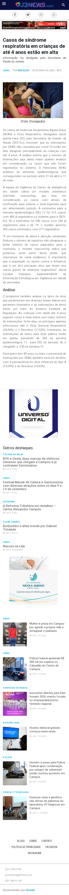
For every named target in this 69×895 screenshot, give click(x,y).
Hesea (30, 890)
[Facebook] (15, 14)
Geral (6, 71)
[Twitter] (28, 14)
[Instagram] (41, 14)
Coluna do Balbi (13, 454)
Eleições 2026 (11, 723)
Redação (23, 70)
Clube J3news (11, 522)
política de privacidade (26, 847)
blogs (21, 841)
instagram (34, 853)
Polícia (7, 757)
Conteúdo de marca (15, 688)
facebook (51, 847)
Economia (9, 502)
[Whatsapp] (54, 14)
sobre (33, 841)
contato (46, 841)
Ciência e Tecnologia (16, 792)
